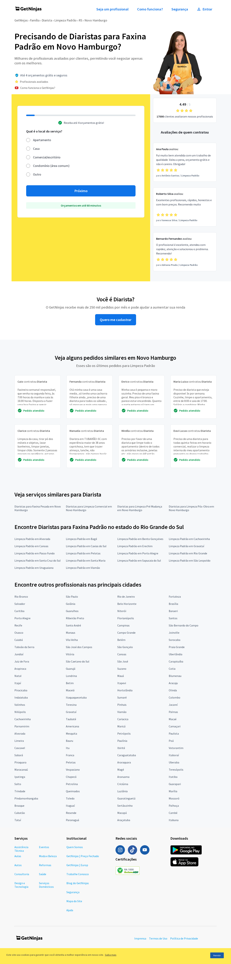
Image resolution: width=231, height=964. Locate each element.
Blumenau (175, 676)
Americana (72, 726)
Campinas (123, 625)
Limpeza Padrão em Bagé (81, 539)
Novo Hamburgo (95, 20)
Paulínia (122, 741)
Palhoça (174, 805)
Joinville (174, 632)
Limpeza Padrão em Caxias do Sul (86, 546)
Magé (120, 769)
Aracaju (173, 683)
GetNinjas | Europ (77, 865)
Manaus (70, 632)
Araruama (123, 777)
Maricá (121, 726)
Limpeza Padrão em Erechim (134, 546)
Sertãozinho (125, 805)
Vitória (70, 654)
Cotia (172, 668)
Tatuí (17, 820)
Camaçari (174, 726)
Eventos (44, 847)
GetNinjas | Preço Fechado (82, 856)
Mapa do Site (74, 901)
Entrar (207, 9)
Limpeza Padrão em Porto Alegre (137, 553)
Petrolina (72, 784)
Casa (36, 149)
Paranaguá (72, 820)
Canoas (121, 654)
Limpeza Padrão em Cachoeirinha (189, 539)
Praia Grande (177, 647)
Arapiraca (20, 668)
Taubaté (71, 719)
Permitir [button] (217, 955)
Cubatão (19, 813)
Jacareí (173, 704)
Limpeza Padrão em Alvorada (32, 539)
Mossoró (174, 798)
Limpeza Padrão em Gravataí (186, 546)
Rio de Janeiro (126, 596)
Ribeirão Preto (75, 618)
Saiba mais (110, 954)
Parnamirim (21, 726)
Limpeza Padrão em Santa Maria (85, 560)
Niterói (121, 611)
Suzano (121, 668)
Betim (70, 683)
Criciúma (122, 784)
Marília (173, 791)
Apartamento (42, 140)
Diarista (47, 20)
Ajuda (69, 910)
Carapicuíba (176, 661)
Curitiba (19, 611)
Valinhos (19, 704)
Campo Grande (126, 632)
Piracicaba (20, 690)
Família (35, 20)
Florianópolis (125, 618)
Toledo (70, 798)
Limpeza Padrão (65, 20)
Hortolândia (124, 690)
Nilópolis (20, 712)
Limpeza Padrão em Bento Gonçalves (140, 539)
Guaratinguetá (126, 798)
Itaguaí (70, 805)
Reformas (45, 865)
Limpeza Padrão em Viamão (83, 567)
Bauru (69, 741)
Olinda (173, 690)
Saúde (42, 874)
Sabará (18, 755)
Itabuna (173, 820)
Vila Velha (72, 640)
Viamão (122, 712)
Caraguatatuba (126, 755)
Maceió (70, 690)
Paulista (174, 733)
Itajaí (17, 683)
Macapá (122, 813)
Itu (67, 748)
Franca (70, 755)
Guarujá (70, 668)
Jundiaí (18, 654)
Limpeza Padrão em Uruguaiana (33, 567)
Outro (37, 174)
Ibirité (121, 748)
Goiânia (70, 604)
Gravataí (71, 712)
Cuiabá (18, 640)
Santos (173, 618)
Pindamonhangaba (26, 798)
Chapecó (71, 777)
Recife (18, 625)
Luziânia (122, 791)
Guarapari (175, 784)
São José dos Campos (79, 647)
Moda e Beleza (48, 856)
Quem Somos (74, 847)
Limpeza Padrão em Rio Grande (188, 553)
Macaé (172, 719)
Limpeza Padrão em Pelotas (83, 553)
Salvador (19, 604)
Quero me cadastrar (115, 319)
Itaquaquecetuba (76, 697)
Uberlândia (175, 654)
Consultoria (21, 874)
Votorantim (176, 748)
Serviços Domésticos (46, 884)
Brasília (173, 604)
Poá (171, 741)
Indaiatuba (21, 697)
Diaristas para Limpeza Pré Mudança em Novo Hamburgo (139, 508)
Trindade (19, 791)
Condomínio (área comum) (51, 166)
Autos (18, 865)
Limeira (19, 741)
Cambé (173, 813)
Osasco (18, 632)
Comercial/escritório (46, 157)
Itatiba (173, 777)
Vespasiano (73, 769)
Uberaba (174, 762)
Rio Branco (21, 596)
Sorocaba (174, 640)
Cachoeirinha (22, 719)
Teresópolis (176, 769)
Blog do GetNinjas (77, 883)
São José (122, 661)
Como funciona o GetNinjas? (37, 88)
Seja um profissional (112, 9)
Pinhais (122, 704)
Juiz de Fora (21, 661)
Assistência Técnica (21, 848)
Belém (121, 640)
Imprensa (140, 938)
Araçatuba (123, 820)
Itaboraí (174, 755)
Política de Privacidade (184, 938)
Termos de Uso (158, 938)
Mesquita (71, 733)
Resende (71, 813)
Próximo (81, 191)
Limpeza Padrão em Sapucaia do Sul (139, 560)
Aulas (17, 856)
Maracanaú (21, 769)
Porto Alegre (22, 618)
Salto (17, 784)
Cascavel (19, 748)
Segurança (179, 9)
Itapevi (121, 683)
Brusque (19, 805)
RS (80, 20)
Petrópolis (124, 733)
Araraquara (124, 762)
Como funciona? (150, 9)
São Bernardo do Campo (183, 625)
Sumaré (122, 697)
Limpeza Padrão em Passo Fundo (34, 553)
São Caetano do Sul (77, 661)
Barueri (173, 611)
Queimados (73, 791)
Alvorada (19, 733)
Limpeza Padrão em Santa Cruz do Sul (37, 560)
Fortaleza (175, 596)
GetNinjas (21, 20)
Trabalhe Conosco (77, 874)
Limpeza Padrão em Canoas (31, 546)
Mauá (120, 676)
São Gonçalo (125, 647)
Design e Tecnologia (21, 884)
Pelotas (71, 762)
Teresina (71, 704)
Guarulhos (72, 611)
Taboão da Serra (24, 647)
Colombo (174, 697)
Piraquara (20, 762)
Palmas (173, 712)
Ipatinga (19, 777)
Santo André (73, 625)
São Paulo (72, 596)
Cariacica (122, 719)
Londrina (71, 676)
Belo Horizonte (126, 604)
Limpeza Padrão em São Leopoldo (189, 560)
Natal (17, 676)
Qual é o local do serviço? (44, 131)
